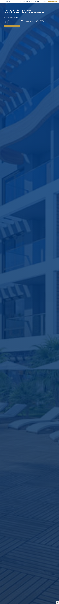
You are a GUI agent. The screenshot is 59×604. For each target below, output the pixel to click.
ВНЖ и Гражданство (26, 1)
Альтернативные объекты (36, 1)
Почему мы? (44, 1)
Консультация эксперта (52, 1)
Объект (20, 1)
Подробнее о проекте (12, 26)
